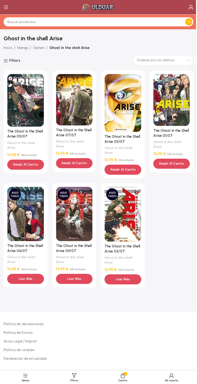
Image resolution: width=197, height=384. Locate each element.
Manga (22, 48)
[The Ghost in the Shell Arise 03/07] (25, 100)
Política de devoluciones (24, 324)
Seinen (38, 48)
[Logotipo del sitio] (98, 7)
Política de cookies (19, 350)
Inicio (8, 48)
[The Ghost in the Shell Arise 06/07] (25, 214)
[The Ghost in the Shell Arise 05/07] (123, 103)
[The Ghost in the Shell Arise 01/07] (171, 100)
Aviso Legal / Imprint (20, 341)
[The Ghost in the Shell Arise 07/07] (74, 100)
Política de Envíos (18, 332)
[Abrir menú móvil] (6, 7)
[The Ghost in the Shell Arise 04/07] (74, 214)
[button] (25, 165)
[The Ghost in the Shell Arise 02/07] (123, 214)
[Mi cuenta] (191, 7)
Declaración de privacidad (25, 358)
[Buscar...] (188, 21)
